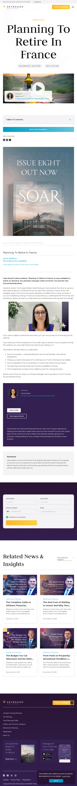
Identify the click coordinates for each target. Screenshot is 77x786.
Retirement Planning (10, 728)
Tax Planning (7, 717)
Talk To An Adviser (61, 7)
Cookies (6, 780)
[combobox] (8, 511)
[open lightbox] (38, 88)
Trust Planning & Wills (10, 720)
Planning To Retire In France (33, 243)
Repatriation (7, 732)
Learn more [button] (66, 776)
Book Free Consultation (38, 129)
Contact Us (37, 1)
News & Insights (15, 243)
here (52, 345)
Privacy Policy (15, 780)
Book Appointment (17, 416)
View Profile (14, 410)
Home (5, 243)
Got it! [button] (56, 781)
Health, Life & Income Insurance (14, 724)
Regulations (26, 780)
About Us (6, 735)
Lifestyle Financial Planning (12, 713)
